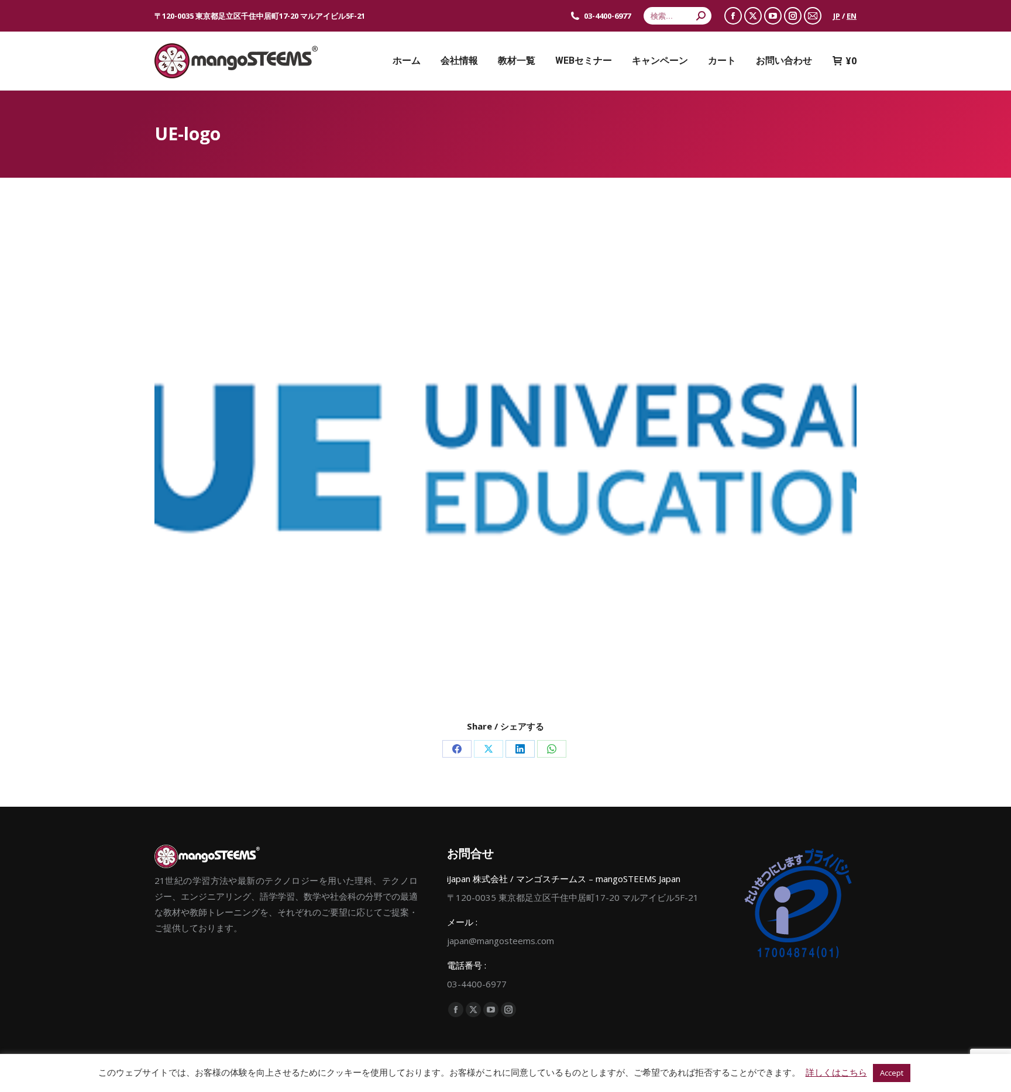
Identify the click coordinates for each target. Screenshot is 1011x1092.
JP (836, 16)
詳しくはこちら (836, 1072)
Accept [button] (891, 1072)
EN (852, 16)
